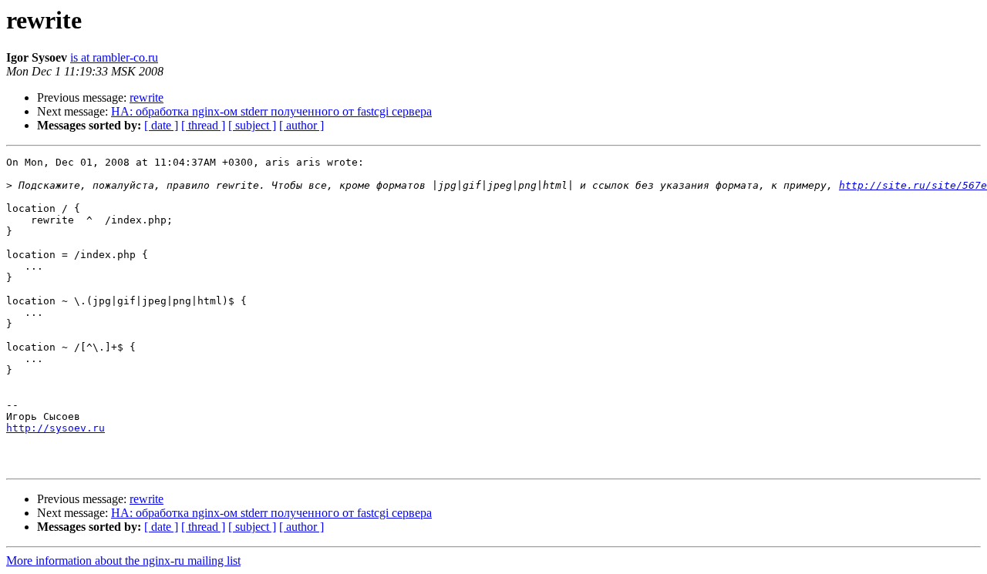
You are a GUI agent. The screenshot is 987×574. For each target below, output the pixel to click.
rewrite (146, 97)
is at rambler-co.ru (114, 57)
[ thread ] (203, 125)
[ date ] (161, 125)
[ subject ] (252, 125)
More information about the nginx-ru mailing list (123, 560)
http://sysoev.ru (55, 428)
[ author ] (301, 125)
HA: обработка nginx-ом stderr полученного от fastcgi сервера (271, 111)
